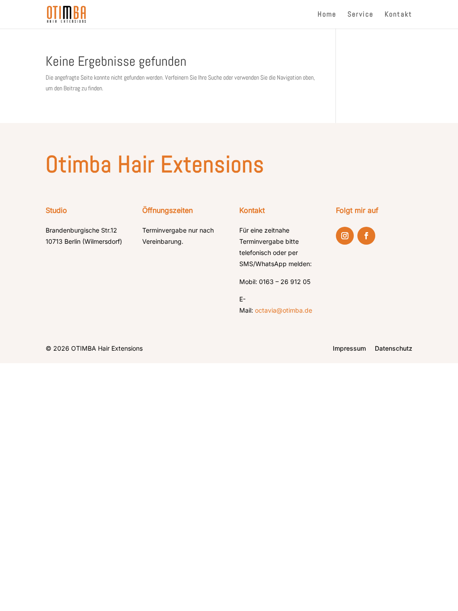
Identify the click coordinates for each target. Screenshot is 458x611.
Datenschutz (393, 348)
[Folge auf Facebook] (366, 236)
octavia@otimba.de (283, 310)
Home (327, 15)
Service (360, 15)
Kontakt (398, 15)
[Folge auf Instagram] (345, 236)
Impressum (349, 348)
